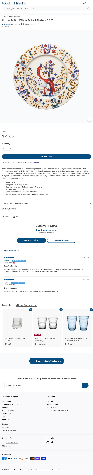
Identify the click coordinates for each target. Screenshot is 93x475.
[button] (7, 24)
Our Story (5, 427)
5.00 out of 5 (53, 230)
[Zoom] (89, 119)
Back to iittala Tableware (48, 361)
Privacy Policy (28, 470)
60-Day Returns (9, 209)
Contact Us (6, 424)
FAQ (3, 417)
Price (4, 131)
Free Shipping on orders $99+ (15, 203)
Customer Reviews (9, 430)
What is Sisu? (51, 407)
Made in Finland (52, 404)
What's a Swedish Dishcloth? (57, 411)
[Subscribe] (85, 385)
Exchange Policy (8, 411)
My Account (6, 401)
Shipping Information (10, 404)
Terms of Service (42, 470)
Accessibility (57, 470)
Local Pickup (6, 414)
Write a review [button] (31, 240)
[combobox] (46, 8)
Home (4, 16)
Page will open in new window (47, 442)
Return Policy (6, 407)
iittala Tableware (14, 16)
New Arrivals (50, 401)
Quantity (6, 144)
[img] (9, 257)
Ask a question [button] (61, 240)
